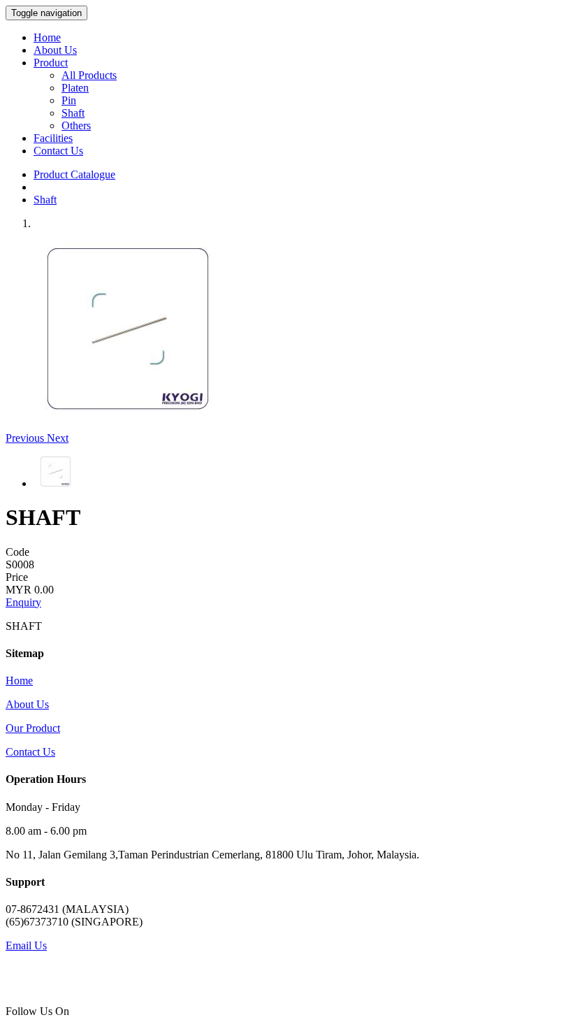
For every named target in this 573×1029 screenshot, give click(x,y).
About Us (55, 50)
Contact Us (58, 151)
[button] (26, 438)
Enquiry (23, 602)
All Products (89, 75)
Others (76, 125)
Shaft (73, 113)
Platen (75, 88)
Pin (68, 100)
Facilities (53, 138)
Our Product (33, 728)
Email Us (26, 945)
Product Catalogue (74, 174)
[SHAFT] (128, 412)
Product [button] (51, 63)
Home (47, 37)
